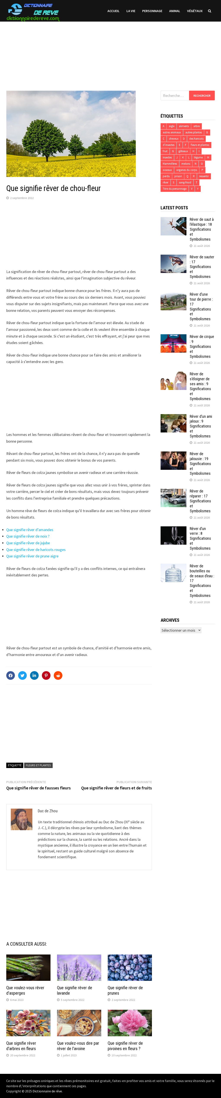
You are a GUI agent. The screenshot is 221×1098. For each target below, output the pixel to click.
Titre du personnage (174, 189)
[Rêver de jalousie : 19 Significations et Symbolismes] (173, 454)
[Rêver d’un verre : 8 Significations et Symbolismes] (173, 529)
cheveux (173, 138)
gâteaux (183, 151)
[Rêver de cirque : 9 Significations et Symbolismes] (173, 337)
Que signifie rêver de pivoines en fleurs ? (125, 1046)
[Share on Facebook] (10, 675)
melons (186, 164)
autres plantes (193, 132)
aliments (184, 126)
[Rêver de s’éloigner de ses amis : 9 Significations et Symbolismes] (173, 374)
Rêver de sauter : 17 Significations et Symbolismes (202, 267)
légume (198, 157)
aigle (171, 126)
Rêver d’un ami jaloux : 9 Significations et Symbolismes (201, 426)
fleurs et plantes (38, 765)
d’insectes (168, 145)
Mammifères (170, 164)
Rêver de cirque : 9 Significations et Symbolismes (202, 346)
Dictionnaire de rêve (47, 1091)
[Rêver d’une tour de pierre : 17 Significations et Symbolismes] (173, 294)
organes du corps (186, 170)
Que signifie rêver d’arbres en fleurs (21, 1046)
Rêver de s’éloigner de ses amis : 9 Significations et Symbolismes (200, 386)
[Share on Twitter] (22, 675)
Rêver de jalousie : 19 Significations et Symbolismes (200, 463)
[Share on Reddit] (58, 675)
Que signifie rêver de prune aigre (32, 556)
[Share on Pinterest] (46, 675)
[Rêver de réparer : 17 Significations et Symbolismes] (173, 491)
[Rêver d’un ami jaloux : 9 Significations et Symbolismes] (173, 417)
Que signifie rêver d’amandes (29, 529)
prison (178, 176)
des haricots (196, 138)
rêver (165, 182)
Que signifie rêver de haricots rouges (36, 549)
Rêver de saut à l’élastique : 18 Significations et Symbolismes (202, 229)
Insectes (167, 157)
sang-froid (185, 182)
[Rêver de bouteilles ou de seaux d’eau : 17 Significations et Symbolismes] (173, 566)
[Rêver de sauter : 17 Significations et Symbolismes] (173, 257)
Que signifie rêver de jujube (28, 542)
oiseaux (167, 170)
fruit (165, 151)
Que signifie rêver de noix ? (27, 536)
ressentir (204, 176)
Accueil (113, 11)
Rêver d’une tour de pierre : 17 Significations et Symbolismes (201, 306)
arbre (196, 126)
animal (174, 11)
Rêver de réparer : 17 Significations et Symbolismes (200, 501)
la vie (130, 11)
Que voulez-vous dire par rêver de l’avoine (78, 1046)
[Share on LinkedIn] (34, 675)
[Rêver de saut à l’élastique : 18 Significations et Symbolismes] (173, 220)
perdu (166, 176)
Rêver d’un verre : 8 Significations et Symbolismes (200, 538)
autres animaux (172, 132)
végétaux (195, 11)
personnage (152, 11)
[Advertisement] (110, 52)
